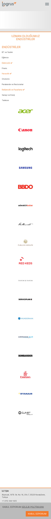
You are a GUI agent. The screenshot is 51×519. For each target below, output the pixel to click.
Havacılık (5, 74)
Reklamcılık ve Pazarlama (12, 90)
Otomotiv (6, 79)
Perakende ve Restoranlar (13, 84)
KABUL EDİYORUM (37, 514)
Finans (4, 68)
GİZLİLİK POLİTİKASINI (33, 507)
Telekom (5, 100)
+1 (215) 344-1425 (9, 501)
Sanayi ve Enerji (8, 95)
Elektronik (6, 63)
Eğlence (5, 58)
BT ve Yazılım (7, 52)
